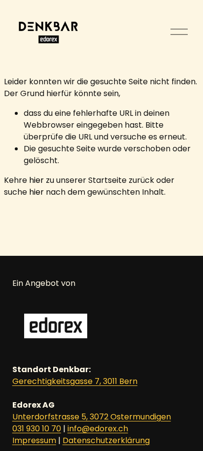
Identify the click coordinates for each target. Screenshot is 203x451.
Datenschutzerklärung (106, 440)
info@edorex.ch (98, 428)
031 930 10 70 (36, 428)
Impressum (34, 440)
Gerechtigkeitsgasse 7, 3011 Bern (74, 381)
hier (36, 180)
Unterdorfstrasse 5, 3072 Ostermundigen (91, 416)
